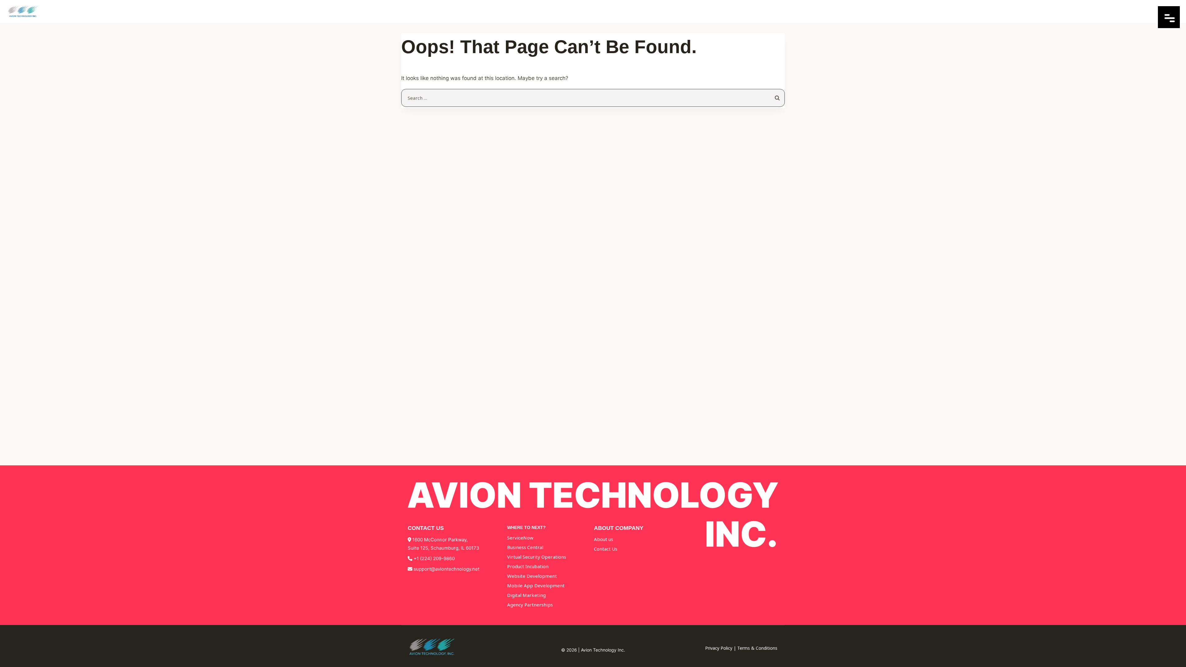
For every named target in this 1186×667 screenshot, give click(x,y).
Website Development (532, 576)
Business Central (525, 547)
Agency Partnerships (530, 605)
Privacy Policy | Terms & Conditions (741, 648)
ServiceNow (520, 538)
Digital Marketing (526, 595)
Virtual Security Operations (536, 557)
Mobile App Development (536, 585)
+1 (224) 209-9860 (434, 558)
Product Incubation (528, 566)
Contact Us (605, 549)
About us (603, 539)
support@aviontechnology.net (446, 569)
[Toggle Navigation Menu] (1169, 26)
